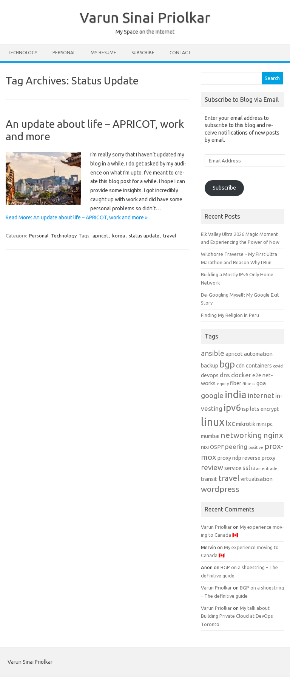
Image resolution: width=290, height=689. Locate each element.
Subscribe (142, 52)
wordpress (220, 489)
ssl (246, 467)
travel (169, 235)
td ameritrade (264, 468)
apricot (100, 235)
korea (118, 235)
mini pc (264, 424)
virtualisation (257, 479)
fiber (235, 383)
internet (261, 395)
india (236, 394)
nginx (273, 435)
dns (225, 374)
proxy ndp (229, 458)
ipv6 (232, 407)
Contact (180, 52)
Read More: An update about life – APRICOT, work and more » (77, 217)
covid (278, 366)
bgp (227, 364)
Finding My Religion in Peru (230, 315)
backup (209, 366)
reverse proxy (258, 458)
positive (255, 447)
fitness (248, 383)
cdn (240, 366)
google (212, 395)
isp (245, 409)
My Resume (103, 52)
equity (223, 383)
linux (213, 422)
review (212, 467)
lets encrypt (264, 409)
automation (258, 354)
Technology (22, 52)
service (232, 468)
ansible (212, 353)
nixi (205, 447)
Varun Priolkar (216, 527)
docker (241, 374)
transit (209, 479)
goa (261, 383)
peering (236, 446)
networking (241, 435)
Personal (64, 52)
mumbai (210, 436)
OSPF (217, 447)
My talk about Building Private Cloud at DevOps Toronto (237, 616)
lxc (230, 423)
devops (210, 375)
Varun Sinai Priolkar (145, 17)
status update (144, 235)
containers (259, 366)
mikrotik (245, 424)
